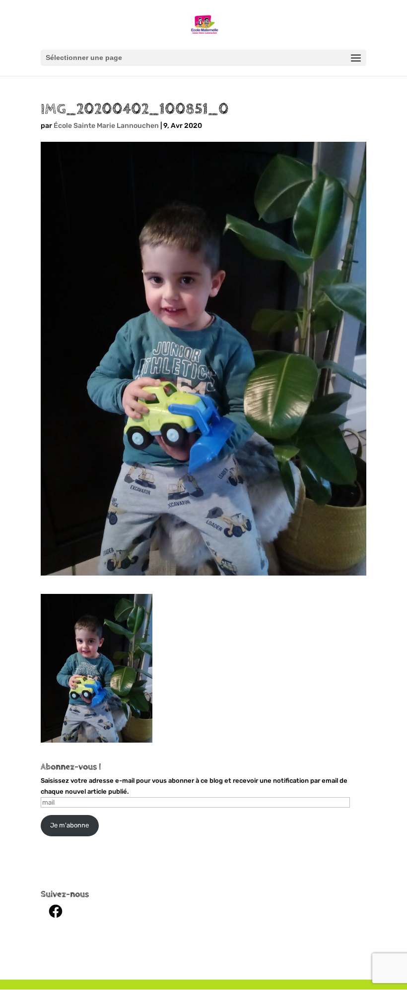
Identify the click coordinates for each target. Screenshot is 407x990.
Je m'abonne (69, 825)
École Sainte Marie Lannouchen (106, 125)
